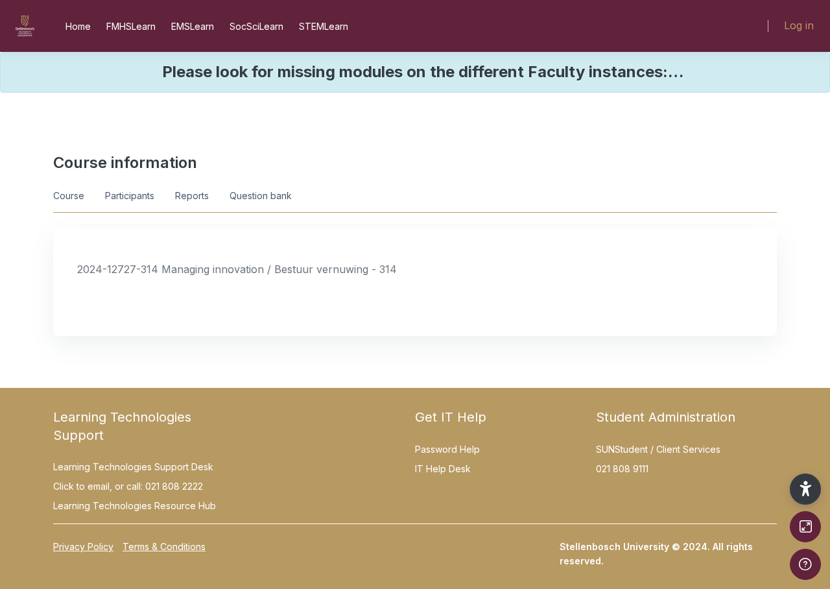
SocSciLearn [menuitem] (256, 26)
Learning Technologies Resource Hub (134, 505)
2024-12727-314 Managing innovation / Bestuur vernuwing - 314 (237, 269)
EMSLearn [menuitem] (192, 26)
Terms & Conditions (164, 546)
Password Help (447, 449)
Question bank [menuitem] (261, 195)
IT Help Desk (443, 468)
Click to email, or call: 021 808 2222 (128, 486)
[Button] (805, 526)
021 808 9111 (622, 468)
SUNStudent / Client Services (658, 449)
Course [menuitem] (68, 195)
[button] (805, 489)
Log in (799, 25)
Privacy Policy (83, 546)
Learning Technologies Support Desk (133, 466)
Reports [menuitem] (192, 195)
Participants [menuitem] (129, 195)
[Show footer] (805, 564)
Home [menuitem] (78, 26)
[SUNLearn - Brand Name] (25, 26)
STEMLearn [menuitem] (323, 26)
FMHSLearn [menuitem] (131, 26)
